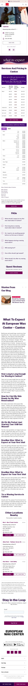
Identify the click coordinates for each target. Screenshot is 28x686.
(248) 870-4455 (8, 532)
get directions (8, 36)
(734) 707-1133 (8, 571)
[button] (22, 4)
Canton (5, 26)
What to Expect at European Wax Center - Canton (14, 323)
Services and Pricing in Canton (14, 70)
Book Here (11, 42)
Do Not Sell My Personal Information (14, 677)
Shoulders (5, 174)
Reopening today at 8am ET (9, 29)
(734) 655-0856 (8, 38)
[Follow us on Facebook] (9, 49)
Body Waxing (4, 191)
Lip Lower (4, 113)
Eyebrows (4, 110)
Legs (4, 167)
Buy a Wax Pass (11, 46)
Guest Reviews (14, 267)
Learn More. (19, 82)
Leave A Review (14, 272)
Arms (4, 131)
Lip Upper (4, 115)
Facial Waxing (4, 192)
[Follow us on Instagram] (13, 49)
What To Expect (5, 197)
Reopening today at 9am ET (9, 524)
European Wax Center (11, 676)
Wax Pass (3, 195)
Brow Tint (3, 194)
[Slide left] (2, 1)
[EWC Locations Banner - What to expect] (14, 64)
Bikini (3, 91)
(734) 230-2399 (8, 552)
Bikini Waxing (4, 189)
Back (4, 134)
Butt (4, 149)
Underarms (4, 107)
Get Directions (7, 684)
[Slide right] (25, 1)
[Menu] (2, 4)
